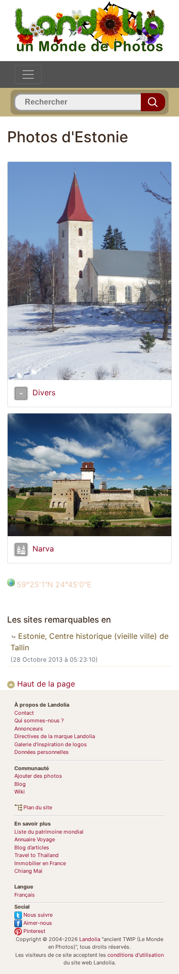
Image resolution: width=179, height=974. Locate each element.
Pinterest (33, 931)
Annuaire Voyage (34, 839)
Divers (43, 393)
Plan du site (37, 807)
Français (24, 894)
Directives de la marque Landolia (54, 736)
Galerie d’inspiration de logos (50, 744)
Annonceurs (28, 728)
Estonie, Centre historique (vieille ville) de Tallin (89, 641)
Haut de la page (45, 683)
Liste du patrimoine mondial (49, 831)
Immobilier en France (40, 863)
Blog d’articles (31, 847)
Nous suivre (37, 914)
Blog (20, 784)
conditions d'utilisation (135, 955)
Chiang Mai (28, 871)
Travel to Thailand (36, 855)
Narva (43, 549)
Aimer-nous (37, 923)
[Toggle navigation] (28, 74)
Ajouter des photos (38, 776)
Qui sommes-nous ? (39, 720)
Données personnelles (41, 752)
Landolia (89, 939)
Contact (24, 712)
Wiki (19, 791)
